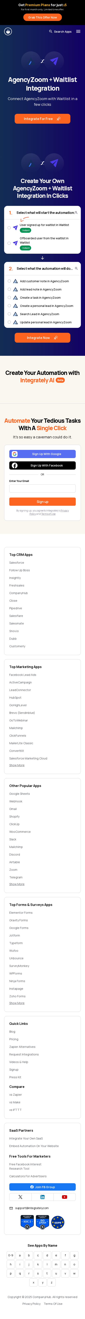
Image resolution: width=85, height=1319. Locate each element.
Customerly (17, 646)
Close (13, 600)
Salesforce (16, 562)
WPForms (15, 973)
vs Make (14, 1102)
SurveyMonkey (19, 966)
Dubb (13, 638)
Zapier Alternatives (22, 1047)
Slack (12, 839)
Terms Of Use (53, 1304)
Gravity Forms (18, 920)
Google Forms (18, 928)
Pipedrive (15, 608)
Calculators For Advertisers (28, 1176)
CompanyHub (18, 593)
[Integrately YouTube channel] (65, 1197)
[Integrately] (8, 31)
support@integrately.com (32, 1208)
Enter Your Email (19, 481)
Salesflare (16, 616)
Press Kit (15, 1077)
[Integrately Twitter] (20, 1197)
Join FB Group (45, 1187)
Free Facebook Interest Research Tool (25, 1166)
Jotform (14, 935)
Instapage (16, 989)
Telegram (15, 877)
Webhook (15, 801)
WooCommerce (20, 832)
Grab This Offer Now (42, 17)
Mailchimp (16, 728)
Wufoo (13, 951)
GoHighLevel (18, 705)
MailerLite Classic (21, 743)
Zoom (13, 870)
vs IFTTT (15, 1110)
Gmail (13, 809)
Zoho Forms (17, 996)
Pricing (13, 1039)
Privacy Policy (31, 1304)
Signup (14, 1069)
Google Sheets (19, 794)
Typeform (16, 943)
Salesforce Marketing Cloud (28, 758)
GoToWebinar (18, 720)
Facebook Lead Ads (22, 675)
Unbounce (16, 958)
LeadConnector (20, 690)
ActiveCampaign (20, 682)
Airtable (14, 862)
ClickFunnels (17, 735)
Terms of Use (48, 514)
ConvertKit (16, 751)
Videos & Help (18, 1062)
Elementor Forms (21, 913)
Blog (12, 1031)
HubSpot (15, 697)
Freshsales (16, 585)
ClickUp (14, 824)
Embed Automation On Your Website (34, 1146)
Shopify (14, 816)
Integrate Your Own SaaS (26, 1138)
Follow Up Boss (19, 570)
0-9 (10, 1255)
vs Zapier (15, 1095)
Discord (14, 854)
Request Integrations (24, 1054)
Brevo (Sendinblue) (22, 713)
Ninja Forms (17, 981)
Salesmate (16, 623)
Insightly (15, 578)
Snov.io (14, 631)
